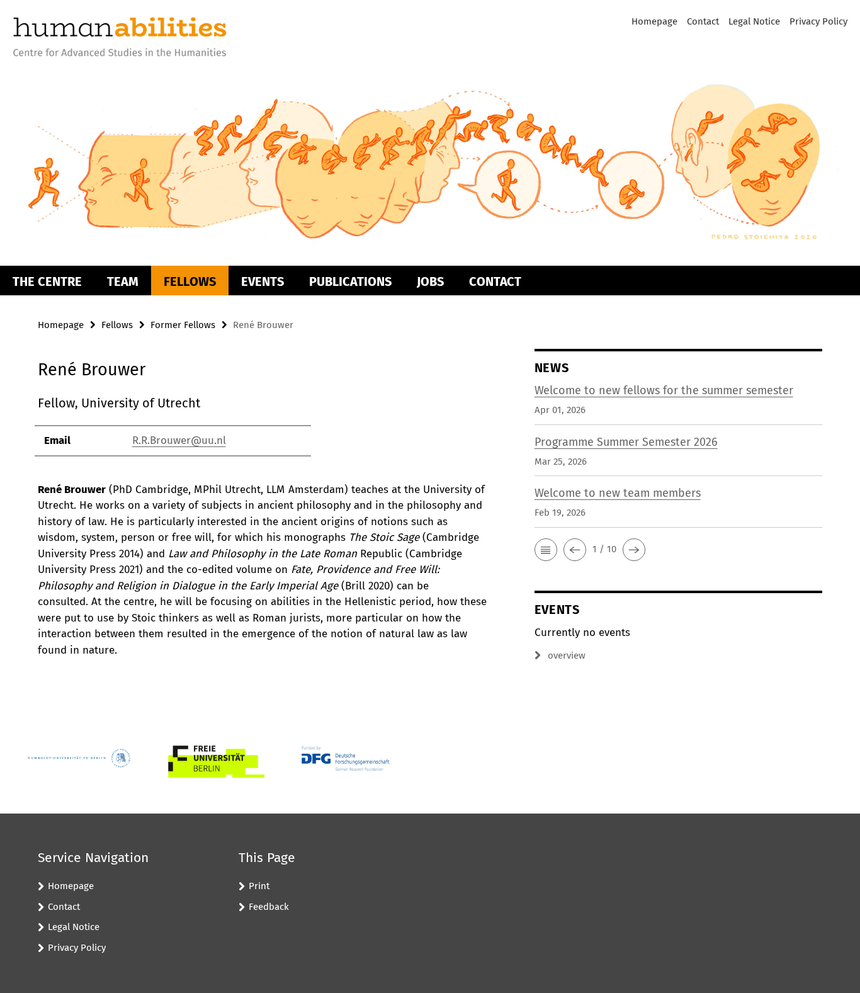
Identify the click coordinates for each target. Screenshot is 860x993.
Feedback (269, 906)
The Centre (47, 281)
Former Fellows (182, 325)
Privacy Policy (818, 21)
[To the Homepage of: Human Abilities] (120, 38)
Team (123, 281)
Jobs (430, 281)
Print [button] (259, 886)
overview (567, 655)
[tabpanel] (262, 526)
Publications (350, 281)
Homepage (654, 21)
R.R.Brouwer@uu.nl (179, 440)
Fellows (190, 281)
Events (262, 281)
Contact (703, 21)
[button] (546, 549)
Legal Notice (754, 21)
